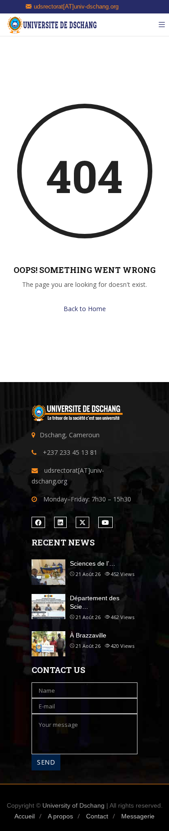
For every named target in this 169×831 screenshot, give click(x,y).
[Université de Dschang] (52, 24)
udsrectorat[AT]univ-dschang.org (76, 6)
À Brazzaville (88, 635)
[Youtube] (105, 522)
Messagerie (138, 816)
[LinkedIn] (60, 522)
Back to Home (85, 308)
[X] (82, 522)
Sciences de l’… (92, 563)
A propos (60, 816)
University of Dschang (73, 805)
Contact (97, 816)
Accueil (24, 816)
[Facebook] (38, 522)
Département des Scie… (94, 602)
